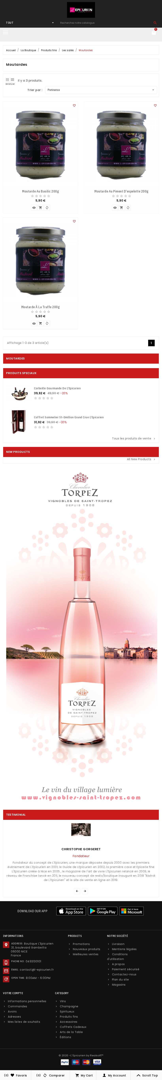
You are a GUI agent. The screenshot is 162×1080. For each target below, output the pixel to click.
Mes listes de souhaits (24, 1022)
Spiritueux (67, 1011)
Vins (63, 1001)
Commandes (17, 1006)
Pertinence (54, 89)
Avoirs (12, 1011)
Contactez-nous (124, 974)
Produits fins (69, 1017)
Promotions (81, 944)
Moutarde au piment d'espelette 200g (121, 191)
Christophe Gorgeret (81, 849)
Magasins (119, 985)
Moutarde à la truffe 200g (40, 307)
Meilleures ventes (86, 954)
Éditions (65, 1037)
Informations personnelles (27, 1001)
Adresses (14, 1017)
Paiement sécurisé (125, 969)
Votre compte (13, 993)
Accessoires (68, 1022)
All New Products (141, 459)
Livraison (118, 944)
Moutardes (15, 358)
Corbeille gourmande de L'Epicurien (57, 388)
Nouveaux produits (86, 949)
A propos (118, 964)
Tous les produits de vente (134, 438)
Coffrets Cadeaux (73, 1027)
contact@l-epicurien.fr (37, 970)
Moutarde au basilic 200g (40, 191)
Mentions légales (124, 949)
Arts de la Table (71, 1032)
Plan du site (120, 979)
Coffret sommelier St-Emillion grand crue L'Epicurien (69, 417)
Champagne (69, 1006)
